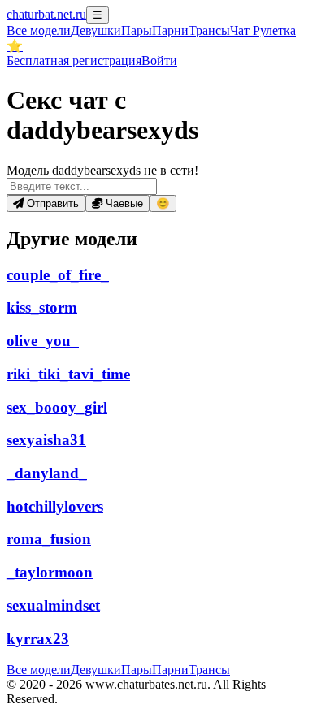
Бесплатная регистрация (74, 60)
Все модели (39, 669)
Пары (136, 30)
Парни (170, 30)
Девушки (96, 30)
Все (39, 30)
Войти (159, 60)
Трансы (209, 30)
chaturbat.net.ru (46, 14)
